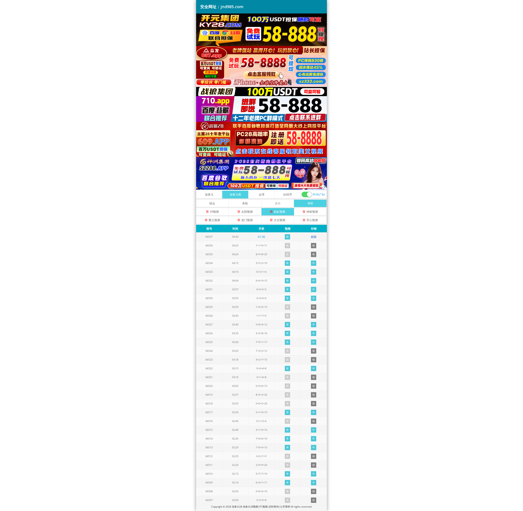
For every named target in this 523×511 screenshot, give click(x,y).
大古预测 (279, 220)
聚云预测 (214, 220)
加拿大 (209, 194)
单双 (310, 203)
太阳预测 (247, 212)
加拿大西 (235, 194)
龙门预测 (247, 220)
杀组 (245, 203)
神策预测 (312, 212)
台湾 (261, 194)
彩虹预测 (279, 212)
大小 (277, 203)
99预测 (214, 212)
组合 (212, 203)
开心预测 (312, 220)
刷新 (314, 237)
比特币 (287, 194)
